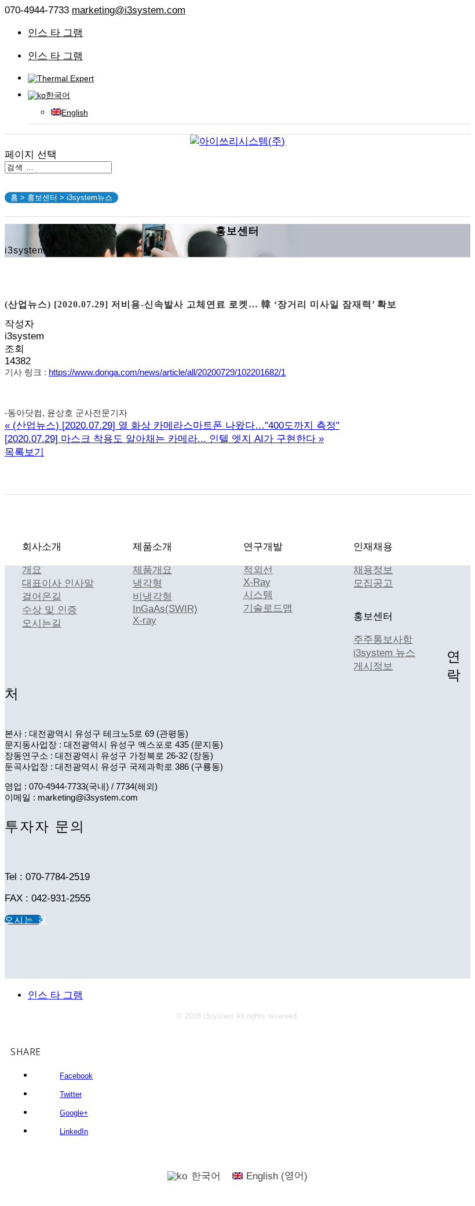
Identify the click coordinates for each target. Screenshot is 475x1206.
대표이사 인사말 (58, 583)
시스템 (258, 594)
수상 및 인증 (49, 609)
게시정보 (373, 666)
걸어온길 (41, 596)
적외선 (258, 569)
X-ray (144, 620)
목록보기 (24, 452)
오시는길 (41, 623)
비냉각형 (152, 596)
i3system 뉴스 (384, 652)
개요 (32, 569)
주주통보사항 (382, 639)
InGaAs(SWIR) (165, 608)
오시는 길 (23, 920)
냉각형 (147, 583)
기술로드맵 (268, 608)
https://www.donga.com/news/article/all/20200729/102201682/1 (167, 372)
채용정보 (373, 569)
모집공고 (373, 583)
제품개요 (152, 569)
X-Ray (257, 582)
